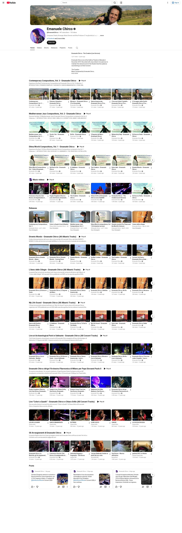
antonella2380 (95, 457)
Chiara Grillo (53, 226)
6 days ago (132, 471)
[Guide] (3, 3)
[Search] (115, 3)
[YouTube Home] (11, 2)
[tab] (32, 48)
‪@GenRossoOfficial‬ (37, 480)
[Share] (59, 487)
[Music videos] (31, 179)
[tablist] (91, 48)
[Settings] (168, 3)
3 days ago (90, 471)
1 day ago (47, 471)
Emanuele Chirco (33, 105)
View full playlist (33, 230)
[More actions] (48, 102)
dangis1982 (73, 457)
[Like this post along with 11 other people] (32, 486)
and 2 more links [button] (60, 38)
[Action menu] (67, 487)
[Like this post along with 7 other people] (116, 486)
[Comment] (63, 487)
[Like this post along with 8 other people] (74, 486)
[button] (74, 73)
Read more (74, 73)
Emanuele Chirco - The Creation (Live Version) (85, 53)
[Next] (153, 94)
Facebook (51, 38)
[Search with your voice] (121, 3)
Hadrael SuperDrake (137, 455)
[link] (49, 479)
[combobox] (86, 3)
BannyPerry (115, 457)
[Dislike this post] (37, 486)
